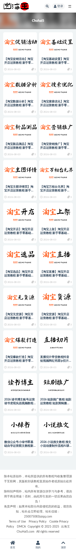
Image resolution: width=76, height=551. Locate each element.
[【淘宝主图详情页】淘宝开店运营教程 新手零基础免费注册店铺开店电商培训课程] (20, 171)
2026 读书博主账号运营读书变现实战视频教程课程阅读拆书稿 (19, 403)
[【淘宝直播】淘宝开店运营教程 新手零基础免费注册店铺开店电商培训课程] (56, 256)
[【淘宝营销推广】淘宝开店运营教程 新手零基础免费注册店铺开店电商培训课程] (56, 128)
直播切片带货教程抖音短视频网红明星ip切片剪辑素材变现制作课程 (56, 361)
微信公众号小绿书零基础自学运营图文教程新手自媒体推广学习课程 (18, 446)
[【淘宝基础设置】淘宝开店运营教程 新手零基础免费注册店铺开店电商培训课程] (56, 43)
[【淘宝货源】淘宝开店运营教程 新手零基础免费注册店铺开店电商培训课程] (56, 298)
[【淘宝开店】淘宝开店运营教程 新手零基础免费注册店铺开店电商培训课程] (20, 213)
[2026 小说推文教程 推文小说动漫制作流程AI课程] (56, 426)
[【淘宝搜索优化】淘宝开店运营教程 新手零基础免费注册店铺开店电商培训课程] (56, 86)
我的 (38, 547)
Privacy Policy (37, 521)
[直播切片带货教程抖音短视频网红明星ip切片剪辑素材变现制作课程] (56, 341)
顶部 (63, 547)
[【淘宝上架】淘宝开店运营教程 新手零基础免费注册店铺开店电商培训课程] (56, 213)
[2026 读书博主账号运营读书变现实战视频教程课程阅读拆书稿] (20, 384)
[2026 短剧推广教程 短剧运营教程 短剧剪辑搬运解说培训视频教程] (56, 384)
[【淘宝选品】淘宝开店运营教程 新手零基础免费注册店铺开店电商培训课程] (20, 256)
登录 (60, 6)
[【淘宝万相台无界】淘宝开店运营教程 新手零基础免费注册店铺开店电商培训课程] (56, 171)
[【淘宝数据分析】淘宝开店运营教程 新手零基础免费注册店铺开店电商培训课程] (20, 86)
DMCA (21, 526)
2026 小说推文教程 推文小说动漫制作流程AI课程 (55, 446)
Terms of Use (17, 521)
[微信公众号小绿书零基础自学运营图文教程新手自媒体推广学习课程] (20, 426)
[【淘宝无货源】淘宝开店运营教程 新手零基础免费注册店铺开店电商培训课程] (20, 298)
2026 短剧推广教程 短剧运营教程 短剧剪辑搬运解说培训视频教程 (55, 403)
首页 (12, 547)
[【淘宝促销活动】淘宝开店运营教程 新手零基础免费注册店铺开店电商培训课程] (20, 43)
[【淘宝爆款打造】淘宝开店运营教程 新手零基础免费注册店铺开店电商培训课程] (20, 341)
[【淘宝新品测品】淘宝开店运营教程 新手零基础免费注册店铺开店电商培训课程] (20, 128)
